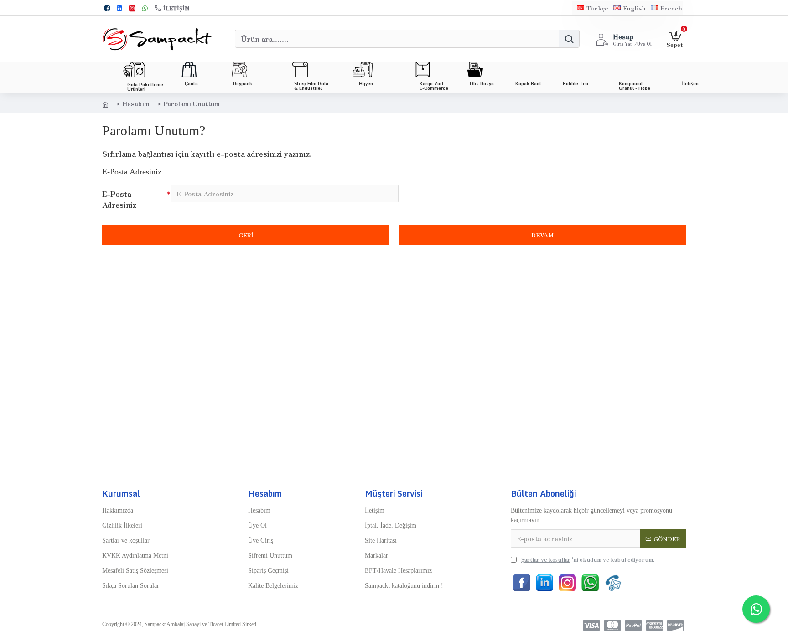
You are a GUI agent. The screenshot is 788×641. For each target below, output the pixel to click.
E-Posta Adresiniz (119, 199)
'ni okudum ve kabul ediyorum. (587, 559)
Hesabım (136, 103)
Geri (245, 235)
